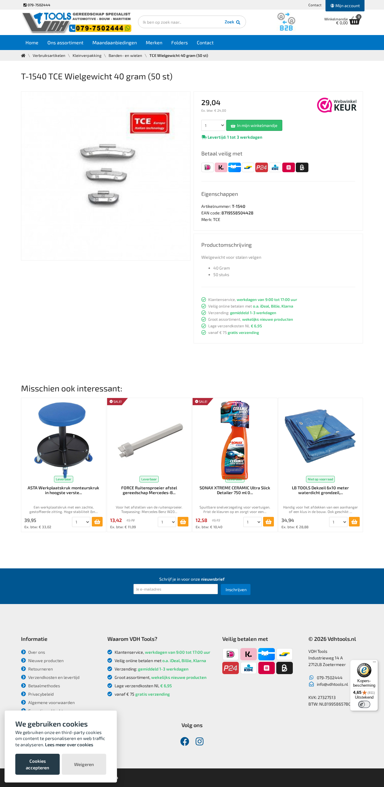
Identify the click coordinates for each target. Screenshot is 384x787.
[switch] (364, 704)
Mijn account (347, 5)
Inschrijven (236, 589)
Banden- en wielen (125, 55)
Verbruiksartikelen (49, 55)
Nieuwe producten (45, 660)
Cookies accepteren (37, 764)
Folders (179, 42)
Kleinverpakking (87, 55)
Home (32, 42)
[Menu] (374, 663)
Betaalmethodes (43, 685)
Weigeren (84, 764)
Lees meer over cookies (69, 744)
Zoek (230, 21)
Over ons (36, 652)
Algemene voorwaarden (51, 702)
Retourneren (40, 668)
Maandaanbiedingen (114, 42)
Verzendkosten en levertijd (53, 677)
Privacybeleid (40, 694)
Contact (315, 5)
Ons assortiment (65, 42)
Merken (154, 42)
